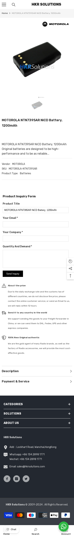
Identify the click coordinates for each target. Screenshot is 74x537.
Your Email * (10, 218)
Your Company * (13, 232)
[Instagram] (16, 478)
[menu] (4, 4)
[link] (35, 531)
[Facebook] (7, 478)
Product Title (11, 203)
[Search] (13, 5)
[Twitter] (26, 478)
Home (5, 13)
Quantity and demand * (17, 246)
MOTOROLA (18, 164)
